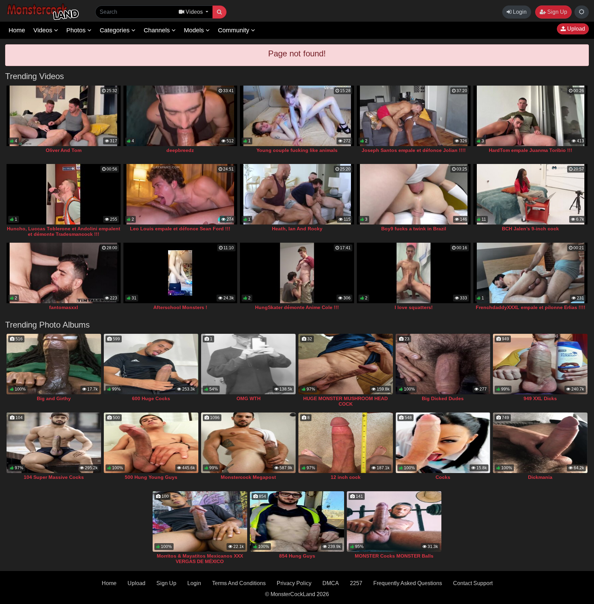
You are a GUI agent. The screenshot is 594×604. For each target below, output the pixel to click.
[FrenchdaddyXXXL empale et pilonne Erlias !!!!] (530, 273)
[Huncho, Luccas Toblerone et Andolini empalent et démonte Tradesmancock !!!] (64, 194)
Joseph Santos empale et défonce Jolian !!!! (414, 150)
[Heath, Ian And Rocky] (297, 194)
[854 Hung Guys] (297, 521)
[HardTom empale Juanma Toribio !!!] (530, 116)
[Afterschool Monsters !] (180, 273)
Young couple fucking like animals (297, 150)
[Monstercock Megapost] (248, 443)
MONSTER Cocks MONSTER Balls (394, 556)
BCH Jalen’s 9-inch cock (530, 228)
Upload (575, 29)
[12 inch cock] (345, 443)
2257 (356, 583)
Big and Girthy (54, 398)
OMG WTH (248, 398)
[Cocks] (443, 443)
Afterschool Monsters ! (180, 307)
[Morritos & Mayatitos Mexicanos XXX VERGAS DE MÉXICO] (200, 521)
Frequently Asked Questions (407, 583)
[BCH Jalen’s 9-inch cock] (530, 194)
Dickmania (540, 477)
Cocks (443, 477)
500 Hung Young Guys (151, 477)
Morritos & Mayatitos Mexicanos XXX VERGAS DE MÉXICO (200, 558)
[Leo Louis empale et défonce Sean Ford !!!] (180, 194)
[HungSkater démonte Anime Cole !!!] (297, 273)
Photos (76, 30)
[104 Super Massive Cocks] (54, 443)
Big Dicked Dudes (443, 398)
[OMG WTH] (248, 364)
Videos (43, 30)
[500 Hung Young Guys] (151, 443)
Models (195, 30)
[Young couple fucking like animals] (297, 116)
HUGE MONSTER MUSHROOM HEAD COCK (345, 401)
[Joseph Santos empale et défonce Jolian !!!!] (414, 116)
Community (234, 30)
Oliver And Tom (63, 150)
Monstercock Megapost (248, 477)
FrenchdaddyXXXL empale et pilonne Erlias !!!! (530, 307)
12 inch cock (346, 477)
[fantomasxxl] (64, 273)
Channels (158, 30)
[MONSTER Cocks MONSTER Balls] (394, 521)
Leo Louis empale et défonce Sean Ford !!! (180, 228)
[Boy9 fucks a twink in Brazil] (414, 194)
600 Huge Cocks (151, 398)
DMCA (330, 583)
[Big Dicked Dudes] (443, 364)
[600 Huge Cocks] (151, 364)
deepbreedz (180, 150)
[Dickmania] (540, 443)
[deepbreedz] (180, 116)
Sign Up (556, 12)
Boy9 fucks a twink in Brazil (413, 228)
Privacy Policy (294, 583)
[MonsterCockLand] (42, 12)
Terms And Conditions (239, 583)
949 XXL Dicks (540, 398)
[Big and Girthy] (54, 364)
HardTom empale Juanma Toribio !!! (530, 150)
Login (519, 12)
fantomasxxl (63, 307)
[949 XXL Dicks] (540, 364)
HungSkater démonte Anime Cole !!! (297, 307)
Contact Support (473, 583)
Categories (115, 30)
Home (17, 30)
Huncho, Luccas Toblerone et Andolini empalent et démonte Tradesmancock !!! (63, 231)
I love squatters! (414, 307)
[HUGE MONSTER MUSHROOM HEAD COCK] (345, 364)
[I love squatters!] (414, 273)
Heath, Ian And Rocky (297, 228)
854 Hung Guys (297, 556)
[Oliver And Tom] (64, 116)
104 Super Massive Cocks (54, 477)
